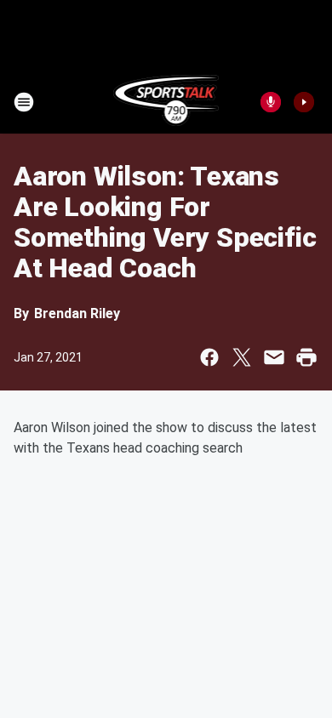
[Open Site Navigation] (24, 102)
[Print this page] (306, 357)
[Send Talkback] (270, 102)
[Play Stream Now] (304, 102)
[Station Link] (166, 102)
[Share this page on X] (242, 357)
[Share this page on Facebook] (209, 357)
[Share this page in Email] (274, 357)
